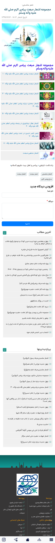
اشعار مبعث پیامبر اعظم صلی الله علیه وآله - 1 (20, 73)
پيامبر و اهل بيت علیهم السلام (24, 165)
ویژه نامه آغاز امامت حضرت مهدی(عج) (34, 289)
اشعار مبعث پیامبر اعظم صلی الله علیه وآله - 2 (20, 83)
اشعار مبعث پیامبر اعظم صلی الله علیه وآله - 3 (20, 93)
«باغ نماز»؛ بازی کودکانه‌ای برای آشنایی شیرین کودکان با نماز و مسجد (28, 276)
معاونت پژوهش (44, 513)
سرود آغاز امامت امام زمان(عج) (37, 306)
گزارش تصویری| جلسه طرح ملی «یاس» (34, 249)
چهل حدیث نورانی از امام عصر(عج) (35, 364)
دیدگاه (50, 201)
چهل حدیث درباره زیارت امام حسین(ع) (34, 442)
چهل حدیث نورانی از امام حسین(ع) (35, 393)
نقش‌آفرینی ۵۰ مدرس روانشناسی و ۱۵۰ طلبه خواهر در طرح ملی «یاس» (28, 256)
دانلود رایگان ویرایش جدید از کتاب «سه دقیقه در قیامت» (28, 419)
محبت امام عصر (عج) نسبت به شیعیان (34, 295)
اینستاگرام (19, 531)
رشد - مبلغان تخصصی (43, 528)
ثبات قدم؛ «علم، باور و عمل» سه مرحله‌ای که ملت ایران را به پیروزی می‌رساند (28, 325)
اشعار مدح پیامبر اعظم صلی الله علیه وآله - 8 (21, 143)
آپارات (20, 535)
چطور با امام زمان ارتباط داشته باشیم (35, 318)
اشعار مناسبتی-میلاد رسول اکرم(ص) (35, 358)
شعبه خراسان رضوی (16, 502)
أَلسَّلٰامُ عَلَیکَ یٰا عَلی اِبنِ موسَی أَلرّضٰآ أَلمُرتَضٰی (32, 430)
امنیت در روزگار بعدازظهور (39, 301)
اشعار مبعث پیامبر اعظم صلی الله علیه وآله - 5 (20, 113)
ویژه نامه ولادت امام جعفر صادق (36, 263)
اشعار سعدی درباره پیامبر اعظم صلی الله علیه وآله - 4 (29, 387)
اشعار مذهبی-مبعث (30, 153)
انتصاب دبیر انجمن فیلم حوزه (37, 332)
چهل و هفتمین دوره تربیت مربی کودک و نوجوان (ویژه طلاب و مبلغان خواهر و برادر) (28, 242)
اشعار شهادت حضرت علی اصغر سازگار (34, 436)
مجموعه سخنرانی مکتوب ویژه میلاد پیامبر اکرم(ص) (30, 375)
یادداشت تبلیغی (46, 165)
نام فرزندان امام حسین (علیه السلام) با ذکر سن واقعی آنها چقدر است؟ (28, 400)
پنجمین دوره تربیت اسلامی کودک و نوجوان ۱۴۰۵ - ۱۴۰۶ (28, 269)
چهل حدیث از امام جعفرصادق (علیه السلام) (32, 407)
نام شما (50, 191)
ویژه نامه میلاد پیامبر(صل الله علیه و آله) (34, 283)
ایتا (21, 528)
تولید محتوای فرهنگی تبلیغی (40, 524)
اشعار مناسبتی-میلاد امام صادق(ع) (36, 369)
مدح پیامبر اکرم (47, 179)
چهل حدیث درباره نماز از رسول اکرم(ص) (34, 381)
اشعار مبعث (21, 174)
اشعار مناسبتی (47, 174)
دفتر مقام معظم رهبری (42, 502)
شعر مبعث (34, 174)
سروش (20, 524)
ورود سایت (46, 535)
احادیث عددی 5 (42, 424)
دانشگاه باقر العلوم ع (15, 506)
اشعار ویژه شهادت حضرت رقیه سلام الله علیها (32, 413)
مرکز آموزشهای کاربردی (43, 531)
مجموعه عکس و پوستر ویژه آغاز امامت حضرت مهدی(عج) (27, 312)
